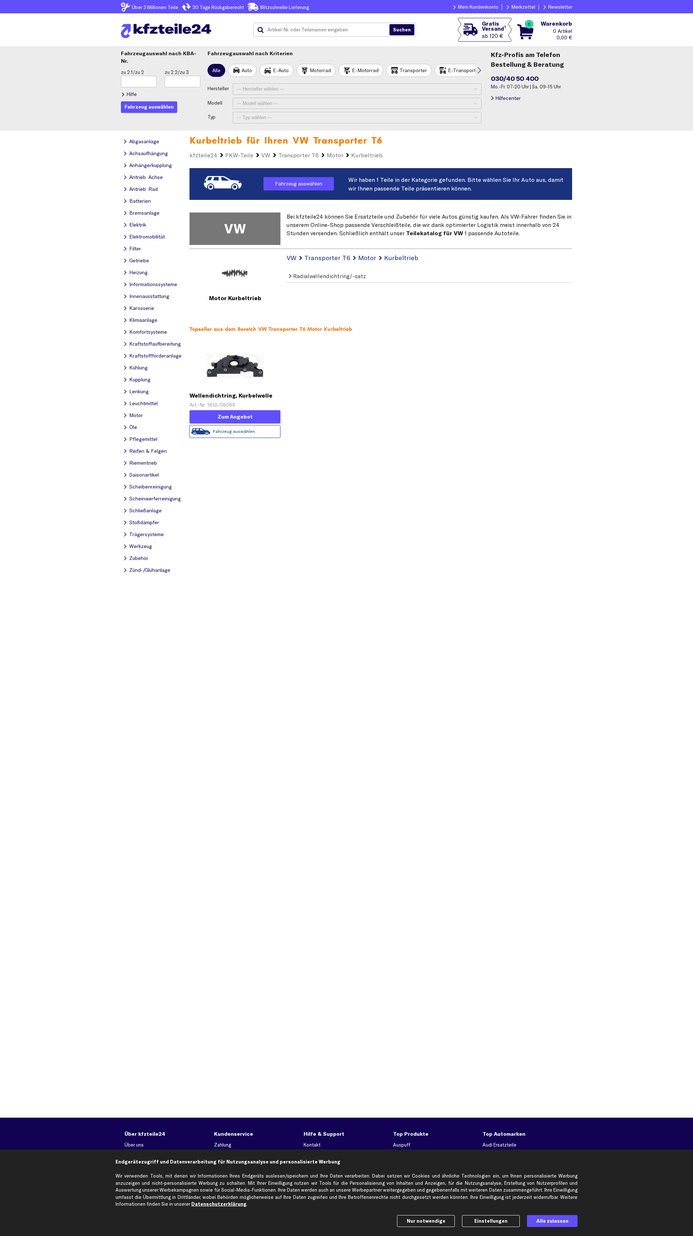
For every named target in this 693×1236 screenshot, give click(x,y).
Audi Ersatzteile (500, 1145)
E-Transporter (464, 70)
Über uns (134, 1145)
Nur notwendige (426, 1221)
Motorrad (320, 70)
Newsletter (560, 7)
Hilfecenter (508, 98)
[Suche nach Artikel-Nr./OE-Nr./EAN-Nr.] (401, 30)
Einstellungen (490, 1221)
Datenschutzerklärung (219, 1204)
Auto (246, 70)
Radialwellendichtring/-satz (329, 276)
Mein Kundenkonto (478, 7)
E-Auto (281, 70)
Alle (216, 70)
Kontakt (312, 1145)
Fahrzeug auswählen (298, 183)
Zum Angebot (235, 416)
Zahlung (222, 1145)
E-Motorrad (365, 70)
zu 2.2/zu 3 (177, 72)
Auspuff (401, 1145)
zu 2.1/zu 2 (132, 72)
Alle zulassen (552, 1221)
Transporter (413, 70)
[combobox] (324, 30)
